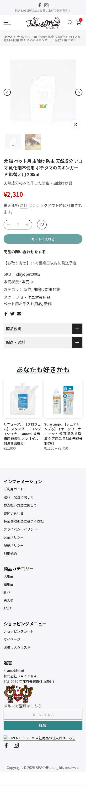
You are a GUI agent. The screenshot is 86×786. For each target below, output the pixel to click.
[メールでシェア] (19, 314)
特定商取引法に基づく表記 (24, 521)
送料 (23, 205)
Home (8, 36)
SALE (8, 608)
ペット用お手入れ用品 (23, 303)
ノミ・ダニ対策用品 (33, 297)
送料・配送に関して (19, 497)
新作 (27, 289)
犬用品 (9, 576)
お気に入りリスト (17, 647)
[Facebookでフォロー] (40, 5)
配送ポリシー (14, 545)
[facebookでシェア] (6, 314)
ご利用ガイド (14, 489)
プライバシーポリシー (20, 529)
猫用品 (9, 584)
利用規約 (10, 553)
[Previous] (7, 92)
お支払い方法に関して (20, 505)
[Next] (78, 92)
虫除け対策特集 (46, 289)
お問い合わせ (14, 513)
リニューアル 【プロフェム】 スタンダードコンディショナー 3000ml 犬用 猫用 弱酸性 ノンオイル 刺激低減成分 (22, 434)
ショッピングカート (19, 631)
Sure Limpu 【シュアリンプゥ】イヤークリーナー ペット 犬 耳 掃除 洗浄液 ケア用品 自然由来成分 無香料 (63, 434)
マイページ (12, 639)
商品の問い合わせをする (25, 251)
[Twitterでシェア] (12, 314)
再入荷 (9, 600)
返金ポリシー (14, 537)
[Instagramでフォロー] (46, 5)
